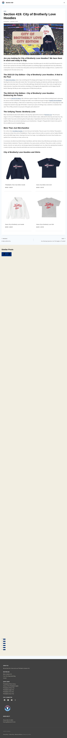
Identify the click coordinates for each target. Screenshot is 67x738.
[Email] (11, 700)
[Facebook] (4, 700)
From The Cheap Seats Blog (9, 676)
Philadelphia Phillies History (9, 684)
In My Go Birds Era (6, 240)
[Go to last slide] (4, 254)
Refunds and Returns (18, 734)
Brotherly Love (48, 114)
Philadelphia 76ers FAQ (8, 691)
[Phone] (15, 700)
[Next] (9, 254)
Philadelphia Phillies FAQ (8, 687)
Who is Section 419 (7, 674)
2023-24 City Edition (16, 98)
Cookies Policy (11, 734)
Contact (5, 678)
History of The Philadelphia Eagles (10, 686)
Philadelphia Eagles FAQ (8, 689)
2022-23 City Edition (10, 80)
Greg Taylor (7, 21)
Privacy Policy (5, 734)
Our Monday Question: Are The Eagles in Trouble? (53, 240)
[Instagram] (8, 700)
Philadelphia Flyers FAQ (8, 693)
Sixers (5, 11)
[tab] (4, 639)
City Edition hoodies (17, 131)
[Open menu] (64, 3)
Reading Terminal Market (55, 100)
